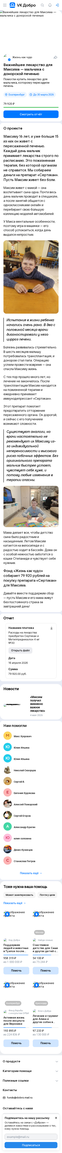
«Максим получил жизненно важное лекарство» (37, 703)
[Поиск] (43, 5)
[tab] (19, 895)
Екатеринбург (17, 94)
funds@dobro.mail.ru (20, 1097)
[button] (31, 1061)
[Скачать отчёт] (51, 635)
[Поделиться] (55, 57)
